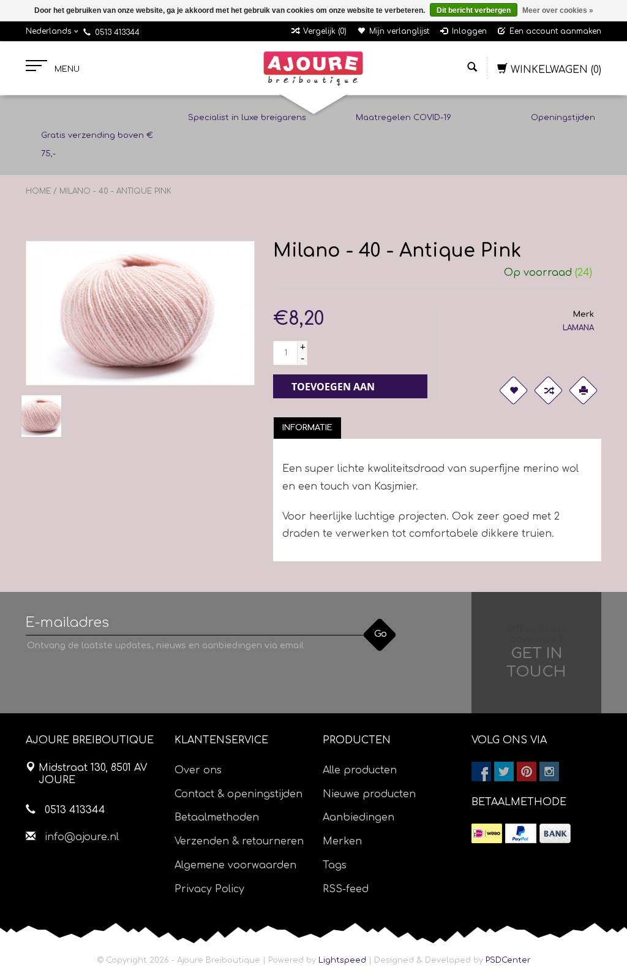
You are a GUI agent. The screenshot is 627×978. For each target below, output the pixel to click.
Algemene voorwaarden (235, 865)
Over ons (198, 770)
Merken (342, 841)
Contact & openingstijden (238, 794)
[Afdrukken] (583, 390)
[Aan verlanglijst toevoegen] (513, 390)
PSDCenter (508, 960)
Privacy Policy (209, 889)
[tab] (307, 427)
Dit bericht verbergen (474, 10)
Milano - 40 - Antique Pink (115, 191)
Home (38, 191)
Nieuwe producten (369, 794)
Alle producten (360, 770)
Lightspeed (342, 960)
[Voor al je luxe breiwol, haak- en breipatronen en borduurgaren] (313, 68)
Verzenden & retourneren (239, 841)
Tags (335, 865)
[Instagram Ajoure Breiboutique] (549, 771)
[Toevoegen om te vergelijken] (548, 390)
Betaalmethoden (217, 817)
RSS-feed (346, 889)
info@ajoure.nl (82, 837)
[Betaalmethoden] (486, 833)
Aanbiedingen (358, 817)
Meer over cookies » (557, 10)
